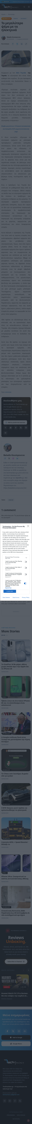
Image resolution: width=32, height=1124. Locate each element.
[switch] (25, 562)
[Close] (28, 526)
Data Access (16, 597)
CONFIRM (10, 591)
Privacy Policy (25, 597)
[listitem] (16, 557)
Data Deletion (6, 597)
